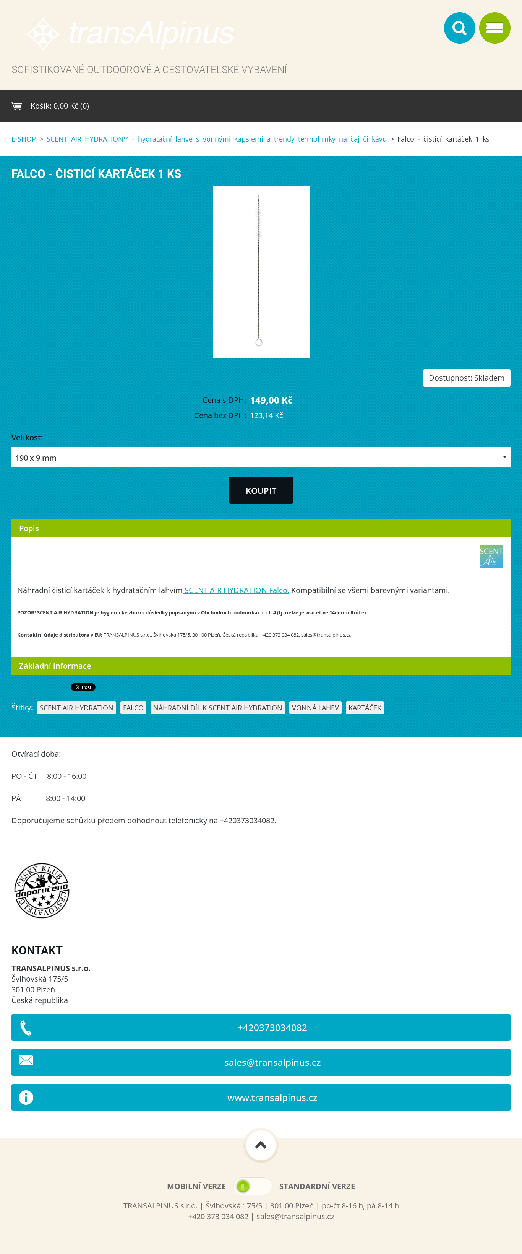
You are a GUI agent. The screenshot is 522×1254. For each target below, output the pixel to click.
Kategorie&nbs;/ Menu (495, 28)
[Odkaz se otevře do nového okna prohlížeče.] (261, 355)
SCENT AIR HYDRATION (76, 707)
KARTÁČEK (365, 707)
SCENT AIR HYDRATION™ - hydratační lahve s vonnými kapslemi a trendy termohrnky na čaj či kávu (217, 138)
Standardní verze (317, 1186)
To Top (261, 1145)
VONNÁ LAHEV (315, 707)
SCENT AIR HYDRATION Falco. (236, 590)
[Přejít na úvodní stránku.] (225, 38)
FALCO (133, 707)
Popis (29, 528)
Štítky (21, 707)
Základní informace (55, 666)
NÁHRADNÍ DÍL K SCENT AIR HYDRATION (217, 707)
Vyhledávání (459, 28)
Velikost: (27, 437)
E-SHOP (23, 138)
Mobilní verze (196, 1186)
